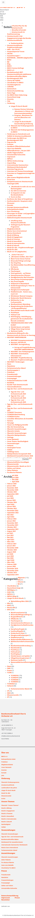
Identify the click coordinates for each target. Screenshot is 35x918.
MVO (9, 610)
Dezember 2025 (12, 488)
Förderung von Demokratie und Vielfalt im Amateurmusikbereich (19, 135)
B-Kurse (20, 582)
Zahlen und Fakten (14, 468)
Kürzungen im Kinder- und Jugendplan (21, 213)
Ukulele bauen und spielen (20, 327)
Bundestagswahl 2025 (15, 78)
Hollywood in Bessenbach (20, 284)
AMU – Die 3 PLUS (13, 49)
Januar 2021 (11, 546)
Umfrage (10, 437)
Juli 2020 (10, 554)
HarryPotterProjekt (17, 629)
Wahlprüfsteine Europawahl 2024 (19, 454)
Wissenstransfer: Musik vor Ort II (19, 466)
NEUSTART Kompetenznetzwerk (22, 340)
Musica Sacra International (17, 231)
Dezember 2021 (12, 523)
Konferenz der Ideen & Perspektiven (20, 199)
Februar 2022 (11, 519)
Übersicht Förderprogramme (10, 782)
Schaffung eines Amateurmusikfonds (18, 222)
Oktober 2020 (12, 550)
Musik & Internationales (16, 243)
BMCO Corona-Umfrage (15, 68)
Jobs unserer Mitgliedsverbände (18, 177)
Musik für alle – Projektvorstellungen (20, 248)
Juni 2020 (10, 556)
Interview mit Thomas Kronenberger (20, 171)
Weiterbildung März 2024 (19, 601)
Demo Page (11, 93)
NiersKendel (15, 648)
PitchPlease (15, 313)
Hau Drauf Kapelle (17, 281)
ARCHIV (9, 54)
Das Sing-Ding (16, 263)
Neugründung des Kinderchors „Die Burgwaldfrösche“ (22, 307)
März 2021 (10, 542)
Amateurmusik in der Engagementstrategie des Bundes (19, 37)
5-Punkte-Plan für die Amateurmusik (19, 27)
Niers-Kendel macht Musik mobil (22, 310)
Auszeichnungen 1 (13, 56)
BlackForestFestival (18, 613)
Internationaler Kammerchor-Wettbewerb (14, 845)
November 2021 (12, 525)
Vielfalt (9, 450)
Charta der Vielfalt (13, 80)
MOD (9, 605)
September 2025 (12, 494)
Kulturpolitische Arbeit (15, 209)
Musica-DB (11, 608)
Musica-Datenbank (14, 233)
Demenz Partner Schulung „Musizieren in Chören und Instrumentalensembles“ (24, 111)
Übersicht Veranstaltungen (17, 433)
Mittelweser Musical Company (21, 296)
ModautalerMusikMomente (21, 639)
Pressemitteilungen (14, 376)
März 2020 (10, 562)
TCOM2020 (14, 680)
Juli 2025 (10, 496)
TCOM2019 (14, 678)
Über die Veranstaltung (15, 427)
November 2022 (12, 511)
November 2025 (12, 490)
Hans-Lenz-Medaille (14, 148)
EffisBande (14, 619)
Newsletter (11, 366)
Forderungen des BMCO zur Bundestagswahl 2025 (17, 139)
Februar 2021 (11, 544)
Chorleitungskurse (13, 85)
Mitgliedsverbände (13, 229)
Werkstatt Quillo (17, 331)
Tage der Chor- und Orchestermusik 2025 (18, 401)
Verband (10, 446)
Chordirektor (11, 586)
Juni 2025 (10, 498)
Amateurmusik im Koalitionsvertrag (16, 33)
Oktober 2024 (12, 502)
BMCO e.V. (10, 70)
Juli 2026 (15, 475)
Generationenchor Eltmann (21, 275)
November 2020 (12, 548)
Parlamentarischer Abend (16, 368)
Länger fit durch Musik (15, 598)
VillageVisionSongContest (20, 658)
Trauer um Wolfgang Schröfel (17, 425)
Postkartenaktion (17, 43)
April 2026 (15, 482)
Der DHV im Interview (18, 191)
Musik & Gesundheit (14, 241)
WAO (9, 693)
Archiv (3, 798)
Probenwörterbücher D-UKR (17, 381)
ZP (8, 697)
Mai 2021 (10, 537)
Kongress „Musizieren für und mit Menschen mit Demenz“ (23, 117)
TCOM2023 (14, 682)
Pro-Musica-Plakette (14, 472)
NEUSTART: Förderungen (15, 362)
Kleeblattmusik (16, 637)
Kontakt (10, 205)
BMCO (9, 66)
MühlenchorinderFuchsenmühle (22, 641)
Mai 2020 (10, 558)
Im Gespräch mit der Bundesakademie (18, 194)
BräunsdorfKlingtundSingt (20, 615)
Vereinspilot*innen (14, 448)
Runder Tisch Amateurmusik (17, 385)
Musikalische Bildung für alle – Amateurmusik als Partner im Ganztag (21, 334)
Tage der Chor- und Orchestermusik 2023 (18, 393)
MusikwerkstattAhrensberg (21, 646)
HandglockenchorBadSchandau (22, 625)
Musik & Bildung (13, 235)
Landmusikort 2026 (14, 216)
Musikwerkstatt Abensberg (20, 304)
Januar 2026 (11, 486)
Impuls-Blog (11, 163)
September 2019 (12, 575)
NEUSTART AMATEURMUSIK (16, 337)
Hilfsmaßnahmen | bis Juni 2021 (18, 151)
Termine (10, 421)
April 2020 (10, 560)
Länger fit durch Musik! (19, 106)
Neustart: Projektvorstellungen (22, 360)
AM (19, 580)
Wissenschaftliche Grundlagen (18, 462)
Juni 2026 (15, 478)
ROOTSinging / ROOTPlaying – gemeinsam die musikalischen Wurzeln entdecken (21, 319)
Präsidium (11, 372)
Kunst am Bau (16, 197)
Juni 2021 (10, 535)
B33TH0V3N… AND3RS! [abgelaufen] (20, 58)
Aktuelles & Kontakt (19, 30)
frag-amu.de (11, 142)
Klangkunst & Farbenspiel (20, 290)
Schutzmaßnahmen (14, 387)
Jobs (2, 775)
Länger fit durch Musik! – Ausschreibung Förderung (23, 123)
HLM (8, 592)
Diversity (10, 99)
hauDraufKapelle (17, 631)
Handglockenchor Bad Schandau (22, 277)
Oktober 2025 (12, 492)
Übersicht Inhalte (13, 431)
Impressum (11, 157)
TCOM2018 (14, 676)
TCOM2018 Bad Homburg (16, 414)
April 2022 (10, 517)
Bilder (9, 60)
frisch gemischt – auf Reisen (21, 273)
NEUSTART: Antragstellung (20, 344)
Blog (8, 64)
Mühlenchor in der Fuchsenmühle (17, 301)
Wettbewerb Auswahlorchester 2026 (20, 456)
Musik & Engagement (14, 237)
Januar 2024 (11, 506)
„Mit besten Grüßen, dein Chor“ (22, 257)
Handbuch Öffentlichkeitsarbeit (18, 146)
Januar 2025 (11, 500)
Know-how (11, 180)
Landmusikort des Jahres (9, 788)
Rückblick (10, 383)
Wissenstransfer (13, 464)
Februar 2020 (11, 564)
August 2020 (11, 552)
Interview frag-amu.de (15, 169)
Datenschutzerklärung (15, 91)
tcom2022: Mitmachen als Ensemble (20, 419)
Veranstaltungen (13, 443)
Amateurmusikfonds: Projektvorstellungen (15, 46)
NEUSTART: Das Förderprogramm (22, 352)
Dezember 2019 (12, 569)
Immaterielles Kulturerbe (16, 155)
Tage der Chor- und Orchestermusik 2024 (18, 397)
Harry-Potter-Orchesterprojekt (21, 279)
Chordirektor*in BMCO (15, 83)
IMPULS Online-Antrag (15, 161)
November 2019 (12, 571)
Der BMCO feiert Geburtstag (17, 95)
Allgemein (21, 578)
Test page (10, 423)
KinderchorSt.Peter (17, 633)
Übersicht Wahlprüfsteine (16, 435)
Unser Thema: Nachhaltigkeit (17, 441)
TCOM (9, 673)
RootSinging (15, 654)
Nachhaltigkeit (5, 824)
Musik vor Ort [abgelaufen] (16, 252)
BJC (8, 62)
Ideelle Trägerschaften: (15, 153)
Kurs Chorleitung (13, 211)
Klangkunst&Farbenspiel (20, 635)
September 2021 (12, 529)
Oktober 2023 (12, 508)
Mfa (8, 603)
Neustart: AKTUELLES (18, 342)
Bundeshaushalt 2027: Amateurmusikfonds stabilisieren (19, 73)
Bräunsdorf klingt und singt (21, 261)
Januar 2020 (11, 566)
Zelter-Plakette (12, 470)
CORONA (10, 87)
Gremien (10, 144)
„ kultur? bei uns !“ (17, 255)
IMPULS (10, 159)
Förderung (11, 103)
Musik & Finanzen (13, 239)
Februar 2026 (11, 484)
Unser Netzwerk (13, 439)
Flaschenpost (15, 271)
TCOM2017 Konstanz (14, 412)
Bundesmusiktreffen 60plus (17, 76)
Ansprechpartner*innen (15, 52)
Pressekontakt (12, 374)
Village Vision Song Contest (20, 329)
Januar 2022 (11, 521)
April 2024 (10, 504)
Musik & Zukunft (13, 245)
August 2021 (11, 531)
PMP (8, 668)
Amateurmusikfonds (14, 40)
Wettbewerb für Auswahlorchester (12, 842)
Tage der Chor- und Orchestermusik (19, 389)
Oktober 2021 (12, 527)
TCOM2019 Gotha (13, 417)
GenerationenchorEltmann (20, 623)
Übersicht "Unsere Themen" (10, 805)
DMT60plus (11, 590)
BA (19, 584)
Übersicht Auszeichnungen (16, 429)
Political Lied (15, 315)
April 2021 (10, 540)
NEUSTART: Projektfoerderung (21, 358)
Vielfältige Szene (13, 452)
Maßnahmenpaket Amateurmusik (19, 218)
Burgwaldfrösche (17, 617)
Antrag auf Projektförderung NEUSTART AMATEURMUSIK (24, 348)
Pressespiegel (12, 378)
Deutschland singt (13, 97)
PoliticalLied (15, 652)
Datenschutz (11, 89)
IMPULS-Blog (11, 596)
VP (8, 691)
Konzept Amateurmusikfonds (17, 207)
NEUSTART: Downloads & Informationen (19, 355)
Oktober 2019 (12, 573)
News (9, 364)
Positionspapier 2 (13, 370)
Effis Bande (15, 269)
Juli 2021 (10, 533)
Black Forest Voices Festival (20, 259)
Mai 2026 (15, 480)
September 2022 (12, 513)
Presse (9, 670)
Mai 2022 (10, 515)
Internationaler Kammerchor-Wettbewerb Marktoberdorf (18, 166)
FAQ (8, 101)
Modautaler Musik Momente (21, 298)
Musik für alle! (12, 250)
